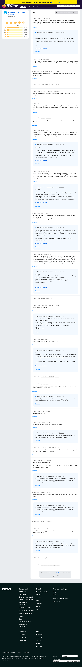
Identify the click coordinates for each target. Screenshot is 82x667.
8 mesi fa (57, 71)
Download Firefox (42, 592)
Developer (22, 640)
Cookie (19, 652)
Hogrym (43, 411)
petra (42, 171)
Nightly (55, 592)
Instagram (39, 634)
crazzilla (43, 492)
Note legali (26, 652)
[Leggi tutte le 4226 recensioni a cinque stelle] (15, 27)
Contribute (22, 637)
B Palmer (43, 422)
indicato (19, 656)
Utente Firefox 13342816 (47, 377)
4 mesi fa (47, 59)
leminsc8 (43, 558)
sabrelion (43, 384)
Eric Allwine (44, 529)
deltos (42, 213)
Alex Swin (43, 460)
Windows (39, 595)
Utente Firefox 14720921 (47, 84)
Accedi (78, 1)
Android (39, 604)
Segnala (34, 27)
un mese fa (47, 18)
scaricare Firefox (55, 2)
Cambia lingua (57, 656)
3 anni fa (57, 377)
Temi (29, 6)
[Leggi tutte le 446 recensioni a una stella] (15, 36)
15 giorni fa (62, 32)
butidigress (44, 298)
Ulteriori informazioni (41, 48)
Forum (21, 616)
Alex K (42, 130)
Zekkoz (43, 104)
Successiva (66, 573)
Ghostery (12, 17)
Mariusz (43, 59)
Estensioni (23, 6)
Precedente (44, 573)
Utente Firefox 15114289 (47, 71)
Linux (38, 607)
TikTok (38, 640)
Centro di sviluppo (25, 607)
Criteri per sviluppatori (26, 610)
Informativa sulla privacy (8, 652)
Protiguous (43, 521)
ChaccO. (43, 118)
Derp (42, 18)
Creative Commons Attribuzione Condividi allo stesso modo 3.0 (23, 658)
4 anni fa (57, 565)
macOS (38, 598)
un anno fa (57, 84)
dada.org (43, 254)
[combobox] (68, 6)
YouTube (39, 637)
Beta (55, 595)
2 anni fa (47, 130)
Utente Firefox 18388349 (47, 305)
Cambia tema (56, 659)
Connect (22, 634)
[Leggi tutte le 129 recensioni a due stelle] (15, 34)
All (37, 609)
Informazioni (23, 594)
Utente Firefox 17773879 (47, 565)
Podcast (39, 646)
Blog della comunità (25, 613)
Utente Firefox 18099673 (47, 448)
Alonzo (42, 339)
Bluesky (38, 643)
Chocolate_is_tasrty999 (47, 91)
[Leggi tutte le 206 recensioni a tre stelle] (15, 32)
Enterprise (56, 601)
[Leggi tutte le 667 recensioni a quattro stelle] (15, 30)
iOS (37, 601)
